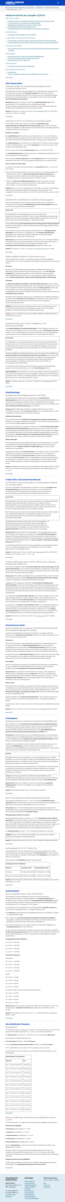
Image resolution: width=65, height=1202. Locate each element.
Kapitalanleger (11, 32)
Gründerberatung (29, 1194)
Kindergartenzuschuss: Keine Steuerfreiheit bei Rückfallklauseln (26, 56)
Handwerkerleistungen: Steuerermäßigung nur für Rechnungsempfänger (28, 28)
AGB (45, 1183)
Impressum (47, 1185)
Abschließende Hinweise (15, 69)
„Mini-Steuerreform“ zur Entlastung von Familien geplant (24, 23)
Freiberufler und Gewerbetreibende (20, 38)
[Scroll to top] (61, 1198)
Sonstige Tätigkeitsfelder (32, 1198)
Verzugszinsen (12, 72)
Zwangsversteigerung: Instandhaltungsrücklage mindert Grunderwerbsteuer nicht (31, 21)
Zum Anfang (9, 77)
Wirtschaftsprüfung (30, 1196)
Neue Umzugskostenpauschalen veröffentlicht (21, 66)
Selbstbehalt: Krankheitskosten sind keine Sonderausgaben (24, 25)
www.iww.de (40, 111)
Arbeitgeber (10, 53)
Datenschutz (47, 1187)
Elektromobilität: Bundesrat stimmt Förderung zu (22, 27)
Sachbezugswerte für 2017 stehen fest (19, 60)
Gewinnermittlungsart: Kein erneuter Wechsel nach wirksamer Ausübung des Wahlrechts (33, 42)
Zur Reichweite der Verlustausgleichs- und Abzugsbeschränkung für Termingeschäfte (32, 40)
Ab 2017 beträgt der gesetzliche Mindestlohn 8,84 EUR (23, 58)
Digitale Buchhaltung (30, 1185)
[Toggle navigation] (58, 2)
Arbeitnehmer (11, 63)
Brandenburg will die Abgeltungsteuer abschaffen (22, 34)
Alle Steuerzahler (13, 18)
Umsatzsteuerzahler (14, 46)
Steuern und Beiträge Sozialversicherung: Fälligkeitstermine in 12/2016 (28, 74)
